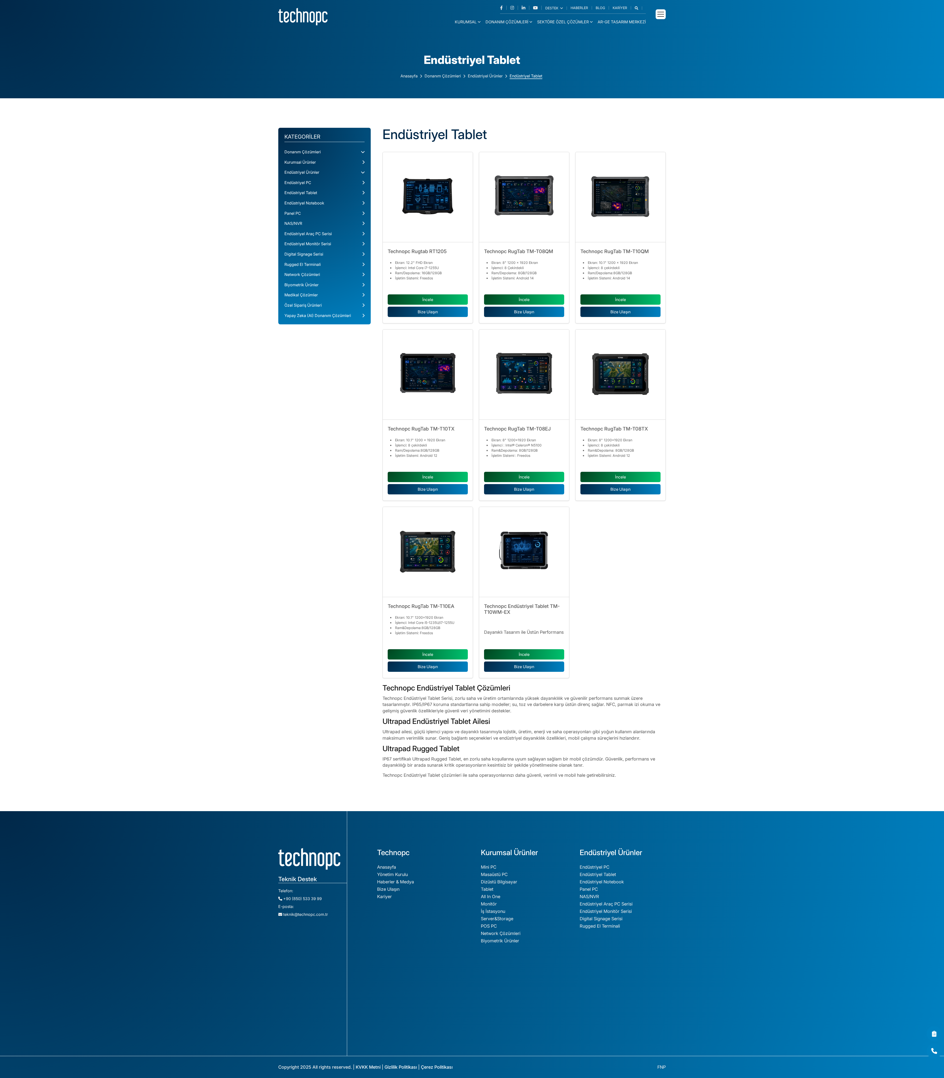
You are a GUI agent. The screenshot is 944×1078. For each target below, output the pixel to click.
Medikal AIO (389, 1010)
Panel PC (292, 213)
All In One (490, 896)
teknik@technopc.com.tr (305, 914)
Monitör (489, 903)
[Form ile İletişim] (934, 1033)
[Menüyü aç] (661, 14)
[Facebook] (503, 8)
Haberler (579, 8)
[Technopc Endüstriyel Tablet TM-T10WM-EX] (524, 552)
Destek (552, 8)
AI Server (589, 1011)
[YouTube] (537, 8)
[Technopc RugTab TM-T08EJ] (524, 374)
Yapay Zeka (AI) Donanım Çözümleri (317, 315)
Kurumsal (466, 21)
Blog (600, 8)
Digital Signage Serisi (303, 254)
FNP (661, 1067)
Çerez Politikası (437, 1067)
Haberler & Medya (395, 881)
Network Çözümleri (302, 274)
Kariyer (620, 8)
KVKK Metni (368, 1067)
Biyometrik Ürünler (301, 284)
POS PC (489, 926)
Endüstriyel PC (297, 182)
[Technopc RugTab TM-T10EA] (428, 552)
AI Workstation (595, 1004)
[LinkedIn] (525, 8)
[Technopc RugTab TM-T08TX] (620, 374)
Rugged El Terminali (302, 264)
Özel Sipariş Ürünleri (303, 305)
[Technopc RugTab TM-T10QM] (620, 197)
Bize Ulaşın (428, 311)
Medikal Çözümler (301, 294)
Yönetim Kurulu (392, 874)
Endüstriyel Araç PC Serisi (308, 233)
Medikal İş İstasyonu (398, 995)
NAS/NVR (293, 223)
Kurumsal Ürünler (300, 162)
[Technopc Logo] (302, 16)
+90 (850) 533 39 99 (302, 898)
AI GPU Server (594, 1019)
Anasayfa (409, 75)
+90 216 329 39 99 (288, 947)
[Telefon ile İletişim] (934, 1051)
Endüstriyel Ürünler (485, 75)
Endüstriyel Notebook (304, 203)
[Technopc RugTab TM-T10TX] (428, 374)
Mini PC (488, 867)
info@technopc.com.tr (291, 978)
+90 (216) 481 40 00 (289, 963)
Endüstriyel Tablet (526, 75)
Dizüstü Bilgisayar (499, 881)
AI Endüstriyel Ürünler (602, 1033)
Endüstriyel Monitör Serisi (307, 243)
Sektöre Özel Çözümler (563, 21)
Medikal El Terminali (397, 1017)
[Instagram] (514, 8)
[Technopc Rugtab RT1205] (428, 197)
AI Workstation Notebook (606, 1026)
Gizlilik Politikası (400, 1067)
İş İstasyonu (493, 911)
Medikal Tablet (392, 1003)
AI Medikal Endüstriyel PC (606, 1041)
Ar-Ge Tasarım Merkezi (622, 21)
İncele (427, 299)
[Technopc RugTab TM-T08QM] (524, 197)
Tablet (487, 889)
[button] (638, 8)
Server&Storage (497, 918)
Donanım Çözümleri (507, 21)
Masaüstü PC (494, 874)
